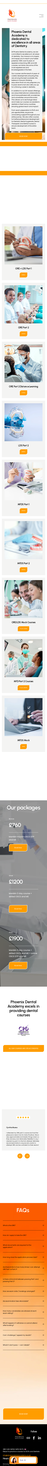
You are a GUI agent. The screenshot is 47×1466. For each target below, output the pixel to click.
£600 (23, 511)
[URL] (28, 1438)
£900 (23, 334)
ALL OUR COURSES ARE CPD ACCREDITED (23, 1048)
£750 (23, 393)
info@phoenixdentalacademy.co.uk (17, 1455)
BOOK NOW (23, 136)
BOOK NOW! (23, 1414)
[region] (23, 1134)
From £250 (23, 629)
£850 (23, 275)
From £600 (23, 688)
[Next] (27, 1156)
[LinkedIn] (39, 1438)
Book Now (18, 848)
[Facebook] (34, 1438)
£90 (23, 746)
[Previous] (20, 1156)
